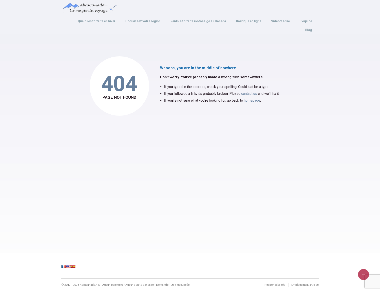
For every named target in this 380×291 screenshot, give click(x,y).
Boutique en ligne (248, 21)
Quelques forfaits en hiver (96, 21)
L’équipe (306, 21)
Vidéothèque (280, 21)
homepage (252, 100)
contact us (249, 94)
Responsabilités (275, 284)
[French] (63, 266)
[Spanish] (73, 266)
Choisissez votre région (143, 21)
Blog (308, 30)
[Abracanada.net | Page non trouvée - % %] (89, 8)
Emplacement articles (305, 284)
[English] (68, 266)
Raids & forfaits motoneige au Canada (198, 21)
